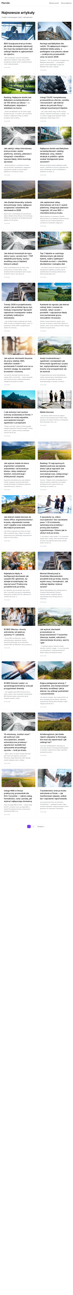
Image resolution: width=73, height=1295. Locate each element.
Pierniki (6, 3)
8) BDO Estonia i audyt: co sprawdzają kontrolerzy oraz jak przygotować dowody (18, 686)
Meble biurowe (47, 412)
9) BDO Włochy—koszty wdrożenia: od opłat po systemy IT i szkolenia (15, 632)
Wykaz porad (54, 3)
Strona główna (66, 3)
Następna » (40, 826)
